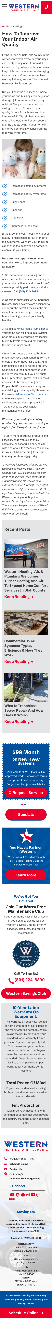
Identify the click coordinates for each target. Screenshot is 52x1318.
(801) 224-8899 (28, 291)
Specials (26, 814)
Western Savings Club (26, 993)
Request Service (28, 792)
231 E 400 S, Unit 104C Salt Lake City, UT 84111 (26, 1249)
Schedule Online (19, 1163)
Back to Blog (14, 26)
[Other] (18, 1195)
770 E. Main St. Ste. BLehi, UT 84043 (26, 1272)
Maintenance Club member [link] (30, 394)
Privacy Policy (24, 1299)
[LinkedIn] (33, 1195)
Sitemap (37, 1299)
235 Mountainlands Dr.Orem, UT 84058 (26, 1260)
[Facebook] (23, 1195)
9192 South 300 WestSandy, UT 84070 (26, 1283)
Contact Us (16, 1169)
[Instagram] (28, 1195)
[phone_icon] (46, 7)
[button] (22, 804)
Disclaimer (9, 1299)
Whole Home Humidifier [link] (30, 328)
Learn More (26, 875)
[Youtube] (12, 1195)
